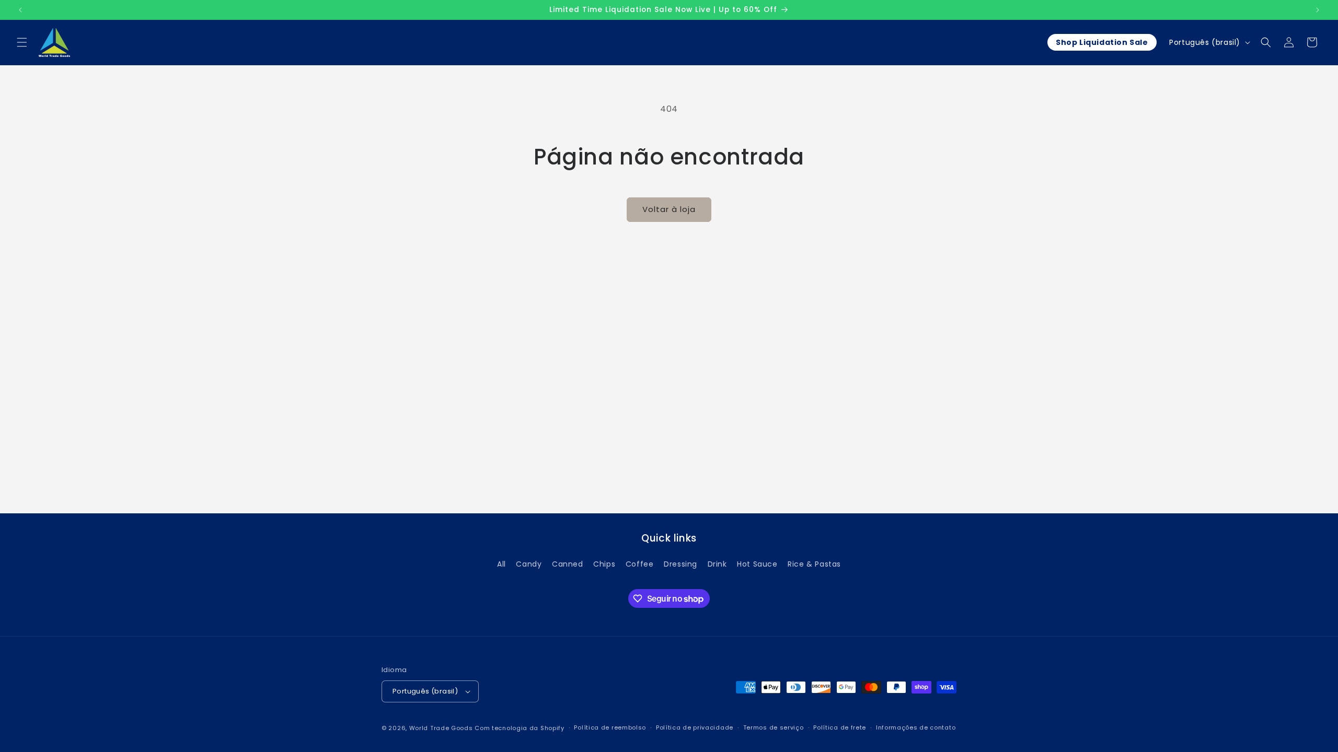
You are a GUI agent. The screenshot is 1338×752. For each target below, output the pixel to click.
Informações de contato (915, 727)
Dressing (680, 564)
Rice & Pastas (814, 564)
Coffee (640, 564)
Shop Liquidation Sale (1102, 42)
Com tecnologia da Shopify (519, 728)
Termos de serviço (773, 727)
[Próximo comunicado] (1317, 10)
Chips (604, 564)
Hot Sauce (757, 564)
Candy (528, 564)
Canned (567, 564)
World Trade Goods (441, 728)
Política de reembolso (610, 727)
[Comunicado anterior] (20, 10)
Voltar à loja (669, 209)
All (501, 564)
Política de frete (839, 727)
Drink (717, 564)
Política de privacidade (694, 727)
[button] (21, 42)
